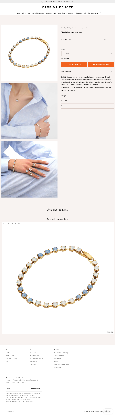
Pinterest (33, 365)
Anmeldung (35, 388)
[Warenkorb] (112, 13)
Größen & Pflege (12, 359)
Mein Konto (10, 356)
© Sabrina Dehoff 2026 (91, 411)
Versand (64, 106)
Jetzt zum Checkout (101, 64)
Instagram (33, 361)
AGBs (56, 361)
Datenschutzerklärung (62, 364)
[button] (26, 13)
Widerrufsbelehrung (61, 353)
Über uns (33, 353)
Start (63, 28)
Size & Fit (64, 101)
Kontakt (8, 353)
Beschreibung (66, 71)
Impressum (58, 367)
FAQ (7, 361)
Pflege (63, 95)
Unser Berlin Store (36, 359)
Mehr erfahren (68, 90)
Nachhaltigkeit (35, 356)
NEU (68, 28)
